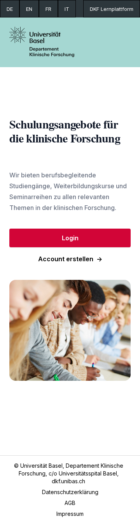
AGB (70, 503)
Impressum (70, 513)
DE (10, 9)
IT (67, 9)
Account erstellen (70, 259)
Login (70, 238)
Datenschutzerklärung (70, 492)
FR (48, 9)
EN (29, 9)
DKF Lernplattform (111, 9)
